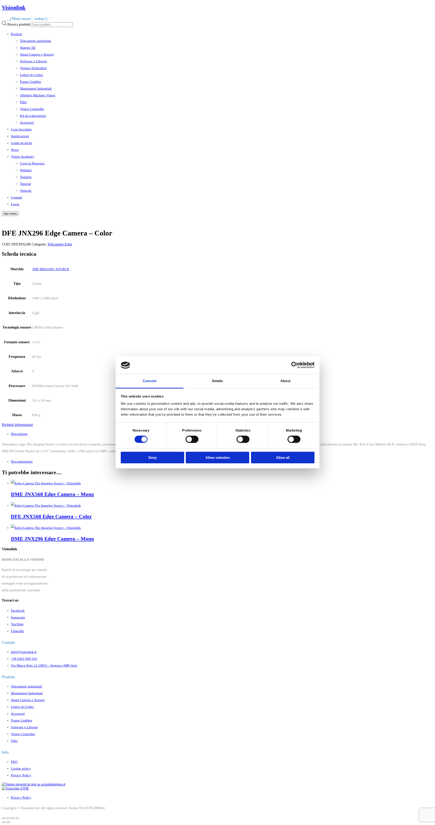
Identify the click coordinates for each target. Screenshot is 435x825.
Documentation (22, 461)
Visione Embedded (33, 68)
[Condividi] (8, 818)
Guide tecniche (21, 143)
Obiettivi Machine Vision (37, 95)
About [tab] (285, 381)
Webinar (26, 170)
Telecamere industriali (35, 41)
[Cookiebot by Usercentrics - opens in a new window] (294, 365)
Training (26, 177)
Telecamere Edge (59, 244)
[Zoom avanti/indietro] (17, 818)
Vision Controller (32, 109)
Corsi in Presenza (32, 163)
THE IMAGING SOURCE (50, 269)
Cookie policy (21, 768)
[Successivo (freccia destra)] (8, 822)
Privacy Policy (21, 775)
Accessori (27, 122)
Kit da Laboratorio (33, 116)
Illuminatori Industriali (36, 88)
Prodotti (16, 34)
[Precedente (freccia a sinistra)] (3, 822)
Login (15, 204)
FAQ (14, 762)
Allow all (283, 457)
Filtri (23, 102)
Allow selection (217, 457)
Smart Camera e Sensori (37, 54)
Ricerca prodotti (18, 24)
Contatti (16, 197)
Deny (152, 457)
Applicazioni (20, 136)
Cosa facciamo (21, 129)
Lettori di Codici (31, 75)
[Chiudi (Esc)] (3, 818)
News (15, 150)
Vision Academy (22, 156)
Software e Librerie (33, 61)
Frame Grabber (30, 81)
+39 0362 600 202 (24, 658)
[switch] (192, 439)
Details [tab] (217, 381)
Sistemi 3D (27, 47)
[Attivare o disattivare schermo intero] (12, 818)
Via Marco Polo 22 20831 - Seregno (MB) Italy (44, 665)
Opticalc (26, 190)
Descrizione (19, 434)
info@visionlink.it (23, 652)
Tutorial (25, 184)
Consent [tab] (149, 381)
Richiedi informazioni (17, 425)
